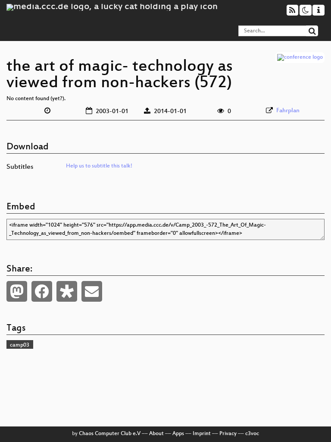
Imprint (202, 434)
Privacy (228, 434)
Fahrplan (288, 110)
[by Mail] (91, 291)
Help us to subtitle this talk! (99, 166)
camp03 (19, 345)
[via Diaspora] (66, 291)
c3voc (252, 434)
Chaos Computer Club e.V (110, 434)
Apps (178, 434)
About (156, 434)
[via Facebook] (41, 291)
